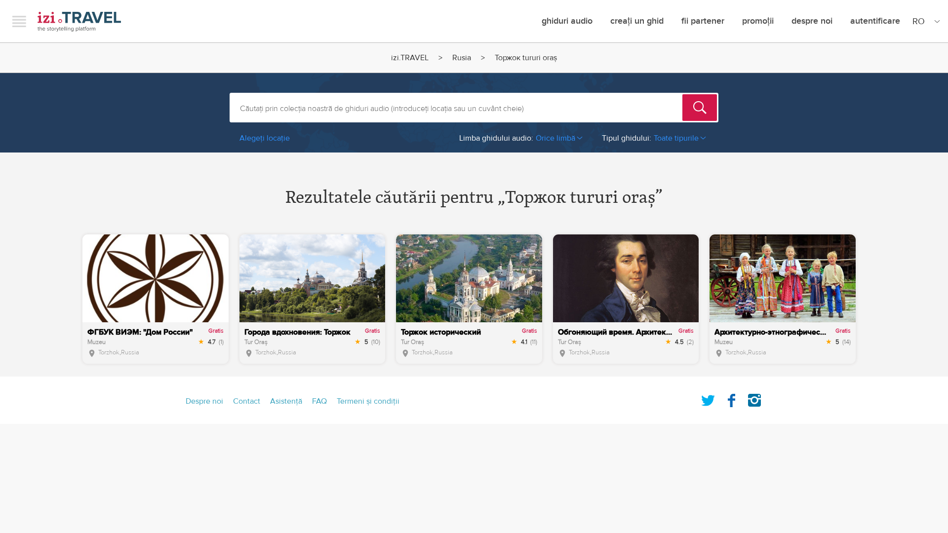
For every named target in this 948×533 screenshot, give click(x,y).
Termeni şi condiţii (368, 401)
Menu (19, 21)
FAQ (319, 401)
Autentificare (875, 21)
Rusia (461, 58)
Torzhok (108, 352)
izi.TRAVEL (79, 21)
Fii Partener (702, 21)
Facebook (731, 398)
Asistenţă (286, 401)
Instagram (754, 398)
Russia (130, 352)
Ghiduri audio (567, 21)
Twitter (708, 398)
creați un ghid (637, 21)
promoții (758, 21)
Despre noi (811, 21)
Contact (246, 401)
